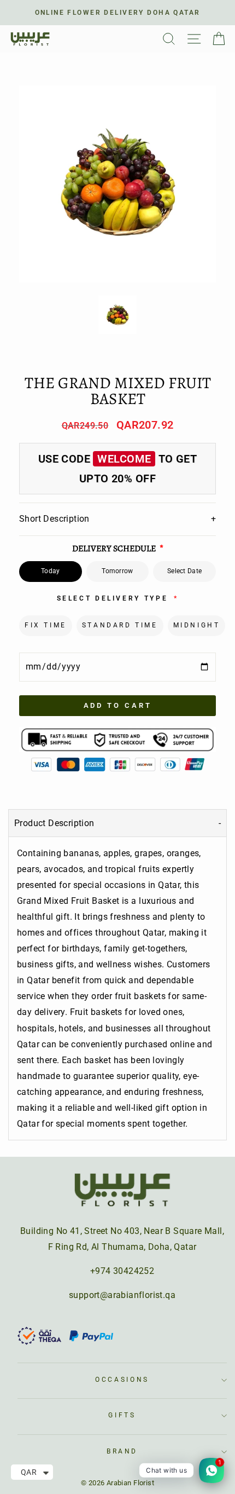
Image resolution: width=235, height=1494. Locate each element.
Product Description (54, 823)
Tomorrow (117, 571)
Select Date (184, 571)
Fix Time (46, 625)
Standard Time (120, 625)
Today (50, 571)
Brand (122, 1451)
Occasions (122, 1379)
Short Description (117, 519)
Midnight (196, 625)
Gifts (122, 1415)
